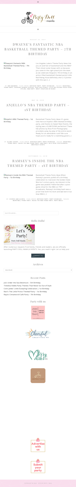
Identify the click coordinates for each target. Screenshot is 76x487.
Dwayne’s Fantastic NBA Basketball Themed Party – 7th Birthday (38, 49)
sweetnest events (38, 144)
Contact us (38, 255)
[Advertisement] (38, 403)
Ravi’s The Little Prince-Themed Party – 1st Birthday (25, 292)
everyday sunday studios (24, 87)
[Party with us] (38, 312)
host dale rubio (41, 87)
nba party (31, 89)
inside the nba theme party (28, 143)
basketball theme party (22, 200)
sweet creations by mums (46, 89)
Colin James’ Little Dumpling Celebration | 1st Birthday (26, 289)
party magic (58, 200)
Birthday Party (35, 86)
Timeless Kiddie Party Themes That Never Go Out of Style (27, 286)
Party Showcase (48, 86)
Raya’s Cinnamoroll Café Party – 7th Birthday (22, 294)
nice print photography (58, 143)
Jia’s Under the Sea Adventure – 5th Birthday (22, 283)
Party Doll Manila (38, 17)
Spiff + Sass (48, 483)
